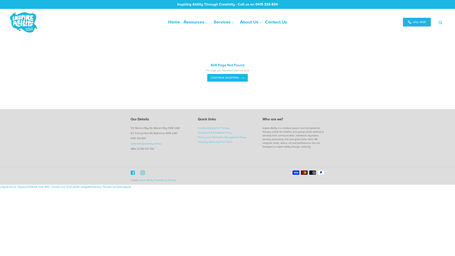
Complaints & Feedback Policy (215, 132)
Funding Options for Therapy (214, 128)
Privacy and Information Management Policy (222, 137)
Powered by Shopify (165, 180)
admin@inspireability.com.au (146, 143)
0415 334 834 (138, 138)
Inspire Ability (146, 180)
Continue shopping (225, 77)
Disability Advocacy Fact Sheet (215, 141)
